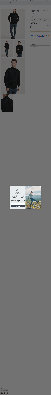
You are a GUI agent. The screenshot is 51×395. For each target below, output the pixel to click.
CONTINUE (18, 206)
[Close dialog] (40, 187)
